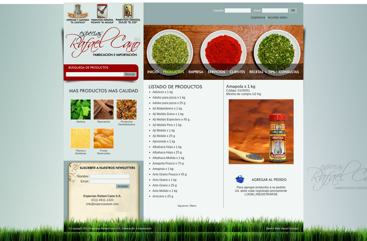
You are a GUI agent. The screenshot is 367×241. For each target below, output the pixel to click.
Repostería (103, 121)
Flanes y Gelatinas (80, 152)
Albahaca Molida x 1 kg (168, 158)
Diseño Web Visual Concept (282, 228)
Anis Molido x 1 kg (165, 191)
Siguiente (183, 205)
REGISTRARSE (267, 194)
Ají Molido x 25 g (164, 136)
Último (192, 205)
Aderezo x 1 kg (163, 92)
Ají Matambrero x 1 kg (167, 108)
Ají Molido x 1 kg (164, 130)
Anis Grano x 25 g (165, 185)
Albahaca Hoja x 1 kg (167, 147)
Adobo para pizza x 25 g (169, 103)
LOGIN (249, 194)
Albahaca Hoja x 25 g (167, 152)
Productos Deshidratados (126, 123)
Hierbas (80, 121)
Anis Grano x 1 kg (165, 180)
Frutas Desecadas (103, 152)
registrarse (258, 17)
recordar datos (277, 17)
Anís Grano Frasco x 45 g (170, 174)
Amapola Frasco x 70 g (168, 163)
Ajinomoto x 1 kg (164, 141)
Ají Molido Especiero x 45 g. (171, 119)
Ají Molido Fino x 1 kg (167, 125)
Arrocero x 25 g (163, 196)
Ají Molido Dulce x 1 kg (168, 114)
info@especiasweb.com (102, 204)
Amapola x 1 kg (163, 169)
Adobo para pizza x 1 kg (169, 97)
